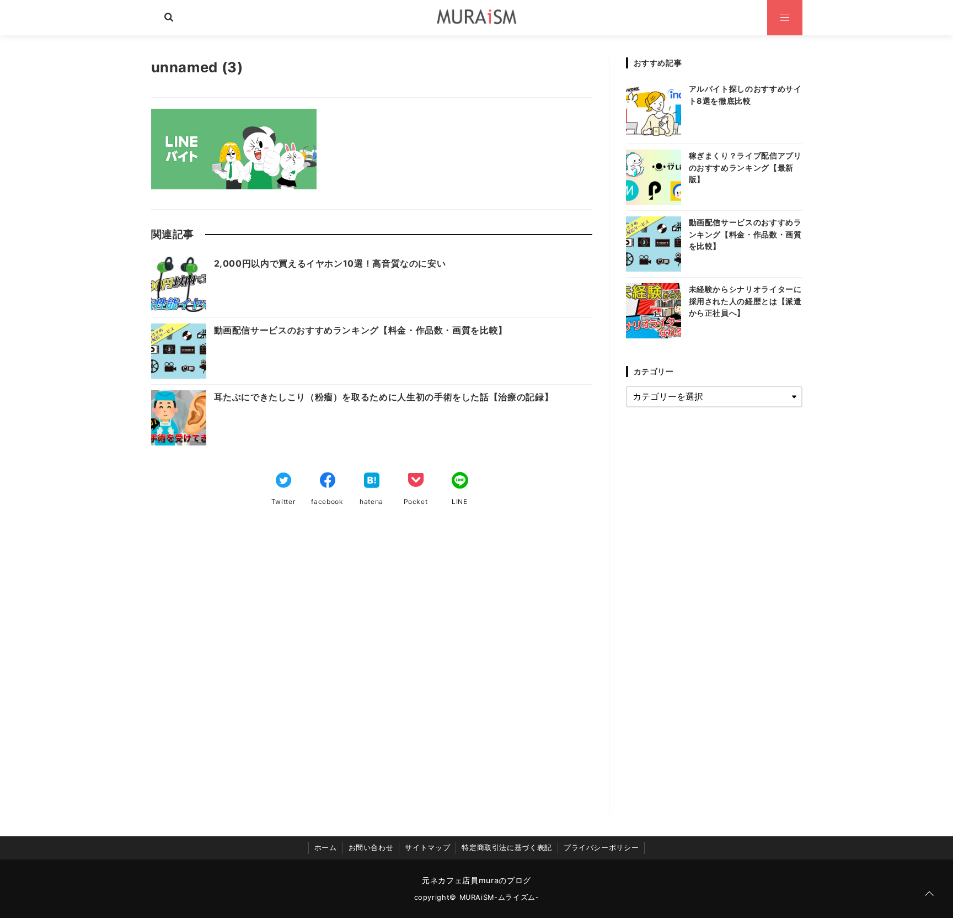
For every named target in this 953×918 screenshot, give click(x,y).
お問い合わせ (371, 847)
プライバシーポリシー (601, 847)
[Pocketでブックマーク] (416, 481)
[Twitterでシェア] (283, 481)
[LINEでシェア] (460, 481)
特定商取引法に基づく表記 (507, 847)
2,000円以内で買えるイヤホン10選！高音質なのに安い (330, 263)
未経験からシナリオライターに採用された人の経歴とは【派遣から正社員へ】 (745, 300)
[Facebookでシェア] (327, 481)
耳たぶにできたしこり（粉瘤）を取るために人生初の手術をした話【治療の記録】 (384, 396)
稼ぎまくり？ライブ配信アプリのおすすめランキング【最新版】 (745, 167)
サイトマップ (427, 847)
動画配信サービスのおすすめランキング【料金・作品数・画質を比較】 (360, 330)
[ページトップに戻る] (929, 894)
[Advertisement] (371, 672)
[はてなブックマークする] (372, 481)
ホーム (325, 847)
